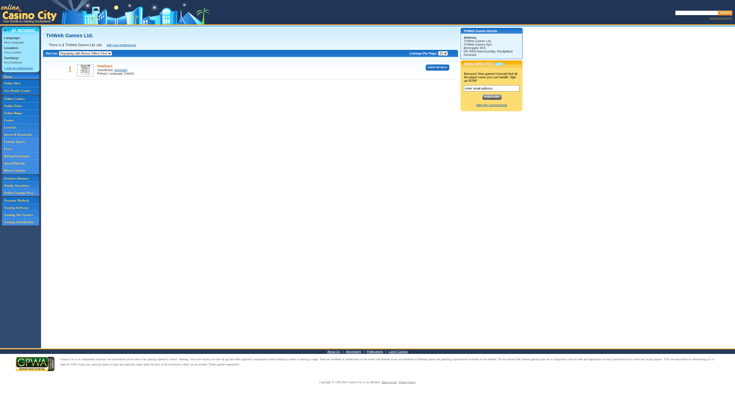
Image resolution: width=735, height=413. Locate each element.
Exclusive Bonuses (16, 178)
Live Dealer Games (17, 90)
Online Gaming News (18, 192)
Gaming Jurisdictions (19, 222)
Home (8, 76)
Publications (375, 351)
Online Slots (12, 83)
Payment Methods (16, 200)
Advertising (353, 351)
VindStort (104, 66)
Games (8, 120)
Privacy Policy (407, 382)
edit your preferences (121, 45)
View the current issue (491, 105)
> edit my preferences (18, 68)
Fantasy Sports (14, 141)
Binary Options (14, 170)
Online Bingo (13, 113)
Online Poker (13, 106)
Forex (8, 149)
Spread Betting (14, 163)
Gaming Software (16, 207)
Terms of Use (389, 382)
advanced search (720, 18)
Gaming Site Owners (18, 215)
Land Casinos (398, 351)
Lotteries (10, 127)
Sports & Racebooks (18, 134)
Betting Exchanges (17, 156)
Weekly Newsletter (17, 185)
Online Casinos (14, 98)
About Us (333, 351)
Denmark (121, 70)
